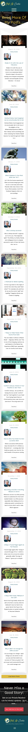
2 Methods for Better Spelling (14, 281)
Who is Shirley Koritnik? (14, 230)
